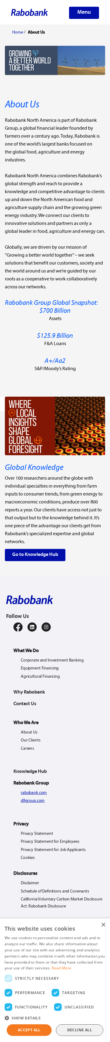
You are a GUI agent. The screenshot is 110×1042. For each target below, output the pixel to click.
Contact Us (24, 703)
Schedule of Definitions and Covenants (55, 891)
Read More (61, 968)
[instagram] (46, 627)
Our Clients (30, 740)
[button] (55, 1018)
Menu (84, 12)
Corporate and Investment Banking (52, 660)
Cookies (28, 858)
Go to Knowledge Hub (35, 554)
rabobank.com (34, 793)
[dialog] (55, 980)
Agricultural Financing (40, 676)
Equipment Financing (40, 668)
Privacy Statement (37, 833)
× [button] (103, 925)
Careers (27, 748)
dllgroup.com (33, 801)
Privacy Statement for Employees (50, 841)
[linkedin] (32, 627)
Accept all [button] (29, 1030)
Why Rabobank (29, 692)
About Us (29, 732)
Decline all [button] (79, 1030)
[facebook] (18, 627)
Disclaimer (30, 883)
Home (17, 32)
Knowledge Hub (30, 771)
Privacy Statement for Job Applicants (53, 850)
